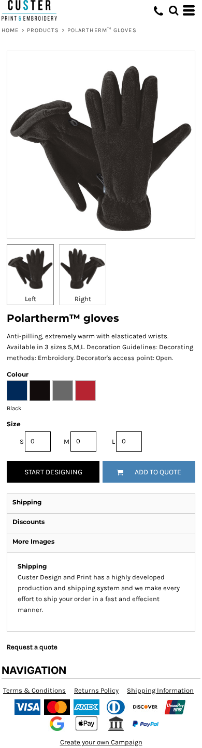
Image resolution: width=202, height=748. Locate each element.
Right (83, 299)
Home (10, 30)
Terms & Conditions (34, 690)
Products (43, 30)
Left (30, 299)
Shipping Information (160, 690)
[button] (173, 10)
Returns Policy (96, 690)
